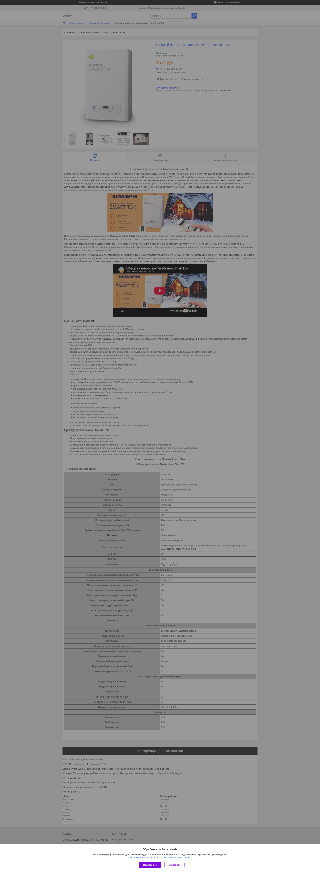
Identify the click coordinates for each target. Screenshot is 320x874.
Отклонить (174, 865)
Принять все (150, 865)
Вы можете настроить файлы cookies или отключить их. (159, 857)
